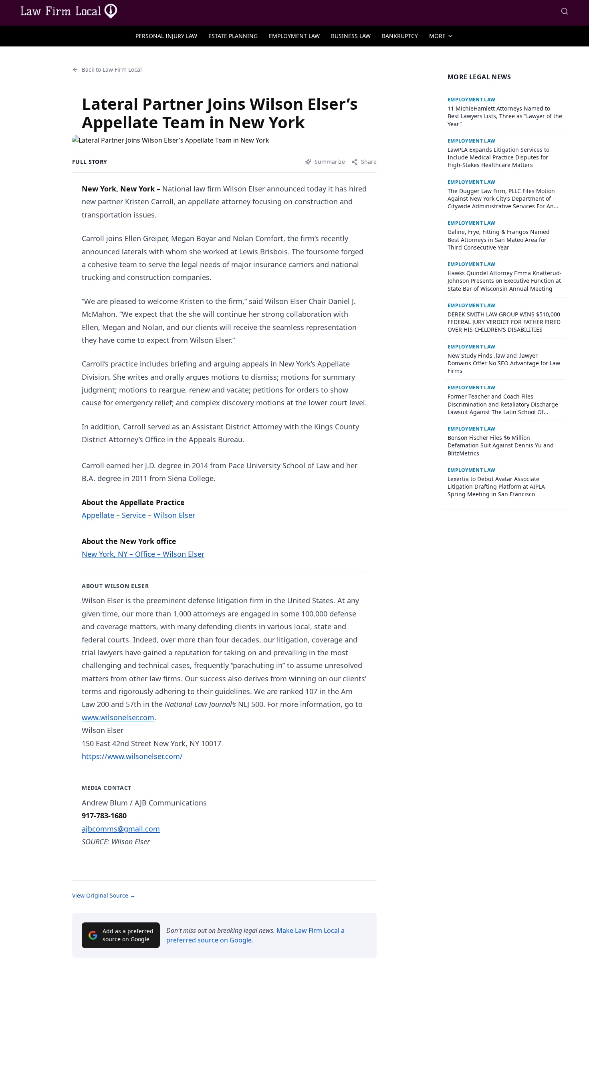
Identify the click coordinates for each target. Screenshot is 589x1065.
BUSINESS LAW (351, 36)
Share (369, 161)
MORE (437, 36)
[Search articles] (565, 11)
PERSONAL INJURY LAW (166, 36)
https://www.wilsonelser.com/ (132, 756)
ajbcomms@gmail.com (121, 828)
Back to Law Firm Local (112, 69)
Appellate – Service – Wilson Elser (138, 515)
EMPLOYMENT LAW (294, 36)
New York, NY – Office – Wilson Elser (143, 554)
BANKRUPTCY (400, 36)
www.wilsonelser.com (118, 717)
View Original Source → (103, 895)
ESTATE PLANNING (233, 36)
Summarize (330, 161)
